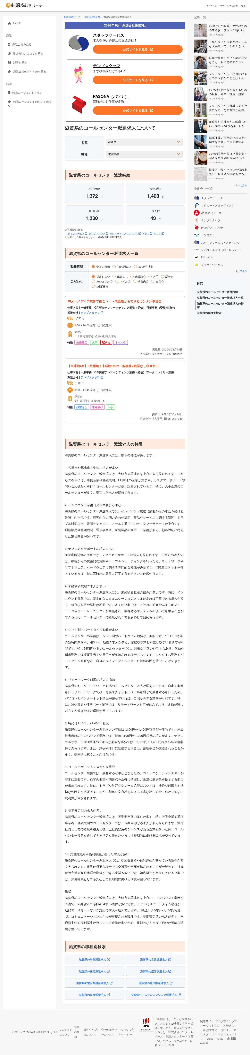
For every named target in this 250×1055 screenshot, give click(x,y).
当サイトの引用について (91, 1032)
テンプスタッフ (106, 65)
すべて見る (241, 185)
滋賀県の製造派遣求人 (93, 995)
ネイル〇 (125, 281)
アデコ (146, 233)
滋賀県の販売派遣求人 (93, 971)
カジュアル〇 (104, 281)
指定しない (103, 276)
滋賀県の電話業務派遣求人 (93, 983)
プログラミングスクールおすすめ (218, 1023)
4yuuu (204, 1043)
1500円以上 (123, 266)
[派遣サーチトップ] (24, 5)
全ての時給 (103, 266)
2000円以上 (145, 266)
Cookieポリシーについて (109, 1032)
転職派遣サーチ (72, 16)
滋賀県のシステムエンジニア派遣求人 (154, 995)
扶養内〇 (143, 281)
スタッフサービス (108, 35)
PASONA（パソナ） (111, 96)
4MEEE (231, 1038)
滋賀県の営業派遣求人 (154, 959)
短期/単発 (102, 286)
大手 (155, 276)
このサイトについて (65, 1032)
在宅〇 (159, 281)
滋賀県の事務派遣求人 (93, 959)
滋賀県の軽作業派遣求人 (154, 983)
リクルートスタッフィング (124, 233)
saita (210, 1038)
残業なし (122, 276)
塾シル (225, 1030)
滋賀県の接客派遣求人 (154, 971)
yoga (220, 1038)
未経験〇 (140, 276)
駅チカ (169, 276)
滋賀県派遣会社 (92, 16)
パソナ (158, 233)
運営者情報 (76, 1032)
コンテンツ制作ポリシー (127, 1032)
